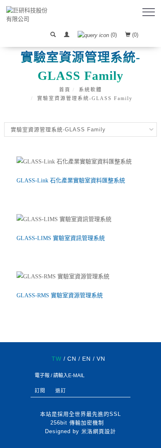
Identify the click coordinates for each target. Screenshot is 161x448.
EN (86, 358)
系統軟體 (90, 90)
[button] (53, 35)
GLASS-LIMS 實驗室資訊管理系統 (61, 238)
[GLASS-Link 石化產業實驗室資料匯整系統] (80, 161)
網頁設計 (104, 431)
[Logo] (29, 14)
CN (71, 358)
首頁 (65, 90)
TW (57, 358)
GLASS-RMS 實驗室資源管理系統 (60, 295)
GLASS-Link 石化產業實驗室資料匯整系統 (71, 180)
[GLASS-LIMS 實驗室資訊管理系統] (80, 219)
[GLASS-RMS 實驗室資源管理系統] (80, 276)
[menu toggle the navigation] (148, 12)
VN (101, 358)
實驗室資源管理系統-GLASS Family (85, 98)
